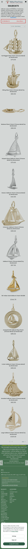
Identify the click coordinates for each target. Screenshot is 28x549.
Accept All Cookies (14, 544)
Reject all (14, 540)
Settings (14, 536)
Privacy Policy (14, 531)
